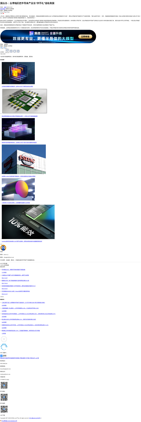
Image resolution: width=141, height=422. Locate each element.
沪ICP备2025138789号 (34, 418)
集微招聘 (12, 358)
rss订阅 (37, 358)
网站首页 (2, 358)
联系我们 (17, 358)
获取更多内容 (2, 296)
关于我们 (27, 358)
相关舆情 (2, 8)
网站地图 (22, 358)
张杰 (5, 7)
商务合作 (32, 358)
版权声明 (7, 358)
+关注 (1, 244)
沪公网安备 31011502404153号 (9, 421)
